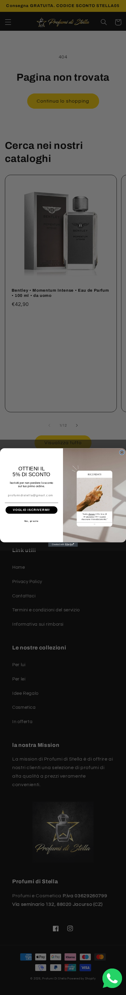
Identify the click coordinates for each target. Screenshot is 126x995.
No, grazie (31, 521)
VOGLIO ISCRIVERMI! (31, 510)
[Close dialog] (122, 452)
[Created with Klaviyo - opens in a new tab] (63, 544)
